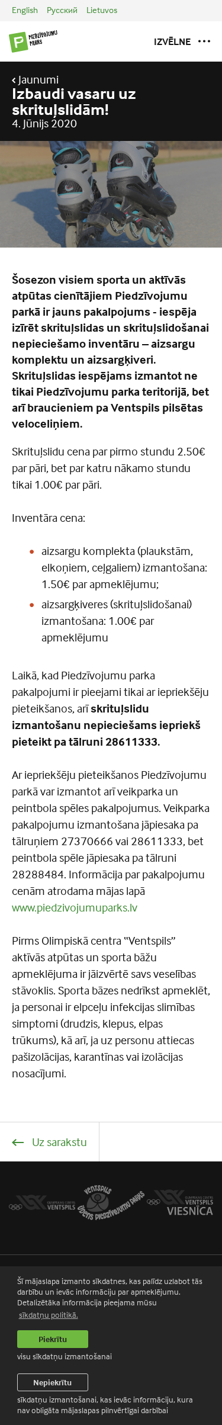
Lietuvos (101, 9)
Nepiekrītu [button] (52, 1382)
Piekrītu (52, 1339)
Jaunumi (37, 79)
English (25, 9)
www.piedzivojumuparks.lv (74, 907)
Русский (62, 9)
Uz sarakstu (58, 1141)
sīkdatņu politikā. (48, 1315)
